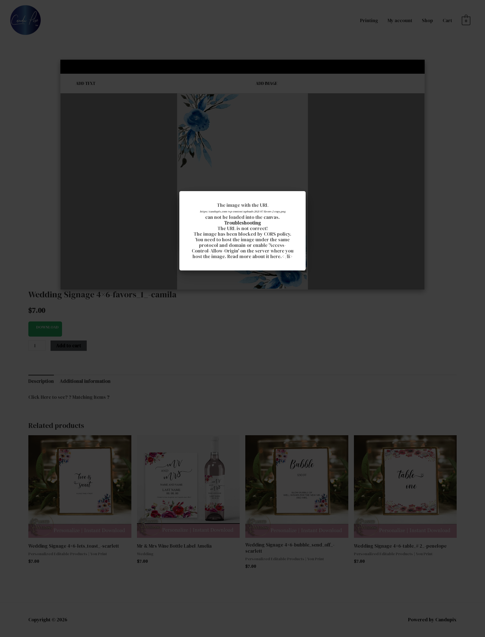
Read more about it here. (254, 256)
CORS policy (277, 234)
